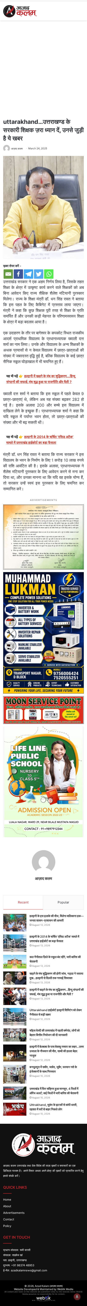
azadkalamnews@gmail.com (29, 1270)
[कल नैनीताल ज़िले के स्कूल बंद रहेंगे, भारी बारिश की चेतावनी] (14, 961)
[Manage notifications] (77, 1296)
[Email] (8, 274)
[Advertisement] (43, 68)
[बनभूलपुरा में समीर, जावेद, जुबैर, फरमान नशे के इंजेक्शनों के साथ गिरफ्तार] (14, 1074)
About (7, 1206)
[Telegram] (28, 274)
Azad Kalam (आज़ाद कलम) (49, 1286)
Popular (63, 902)
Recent (23, 902)
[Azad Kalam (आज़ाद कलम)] (20, 11)
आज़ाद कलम (17, 148)
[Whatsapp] (48, 274)
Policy (7, 1226)
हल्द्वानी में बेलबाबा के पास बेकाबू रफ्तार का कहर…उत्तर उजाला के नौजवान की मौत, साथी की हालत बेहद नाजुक (57, 1051)
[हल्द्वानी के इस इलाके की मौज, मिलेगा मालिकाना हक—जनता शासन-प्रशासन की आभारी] (14, 922)
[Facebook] (18, 274)
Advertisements (13, 1212)
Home (7, 1199)
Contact (8, 1219)
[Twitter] (38, 274)
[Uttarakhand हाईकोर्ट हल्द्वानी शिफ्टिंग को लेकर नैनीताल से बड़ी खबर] (14, 1016)
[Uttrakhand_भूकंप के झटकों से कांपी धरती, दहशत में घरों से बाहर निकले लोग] (14, 1109)
